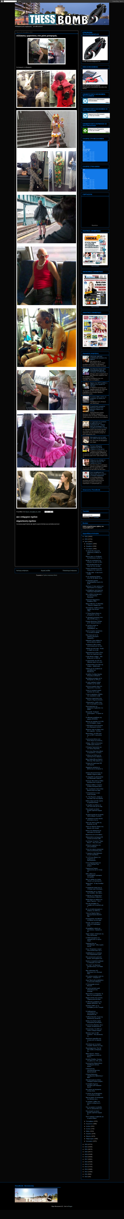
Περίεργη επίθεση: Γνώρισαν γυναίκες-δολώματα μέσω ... (94, 785)
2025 (86, 539)
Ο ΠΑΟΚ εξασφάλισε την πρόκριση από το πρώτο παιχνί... (93, 939)
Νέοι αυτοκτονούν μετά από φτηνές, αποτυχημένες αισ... (94, 957)
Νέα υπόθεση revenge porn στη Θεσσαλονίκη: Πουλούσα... (94, 595)
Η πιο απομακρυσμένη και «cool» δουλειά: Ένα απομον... (93, 864)
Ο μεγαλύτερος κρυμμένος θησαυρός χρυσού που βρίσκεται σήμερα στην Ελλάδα (97, 408)
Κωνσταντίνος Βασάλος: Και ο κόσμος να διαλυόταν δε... (94, 1025)
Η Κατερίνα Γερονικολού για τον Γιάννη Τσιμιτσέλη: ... (93, 747)
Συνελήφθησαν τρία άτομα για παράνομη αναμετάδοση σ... (94, 590)
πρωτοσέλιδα (95, 266)
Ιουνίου (88, 1128)
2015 (86, 1164)
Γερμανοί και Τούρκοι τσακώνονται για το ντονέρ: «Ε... (94, 870)
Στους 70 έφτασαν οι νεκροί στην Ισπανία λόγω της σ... (94, 949)
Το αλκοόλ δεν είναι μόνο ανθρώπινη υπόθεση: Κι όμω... (93, 552)
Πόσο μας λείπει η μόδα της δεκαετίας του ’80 (94, 823)
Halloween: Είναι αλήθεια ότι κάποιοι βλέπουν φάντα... (94, 641)
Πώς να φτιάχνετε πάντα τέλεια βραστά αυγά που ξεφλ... (94, 789)
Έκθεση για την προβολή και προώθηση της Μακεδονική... (94, 670)
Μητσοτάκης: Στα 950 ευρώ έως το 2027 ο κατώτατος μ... (94, 735)
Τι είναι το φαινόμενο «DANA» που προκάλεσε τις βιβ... (94, 695)
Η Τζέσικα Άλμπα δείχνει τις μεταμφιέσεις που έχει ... (93, 614)
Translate (96, 517)
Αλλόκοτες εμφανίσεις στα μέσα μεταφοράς (93, 845)
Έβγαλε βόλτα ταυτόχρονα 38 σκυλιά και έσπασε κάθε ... (94, 837)
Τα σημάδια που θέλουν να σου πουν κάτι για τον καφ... (94, 805)
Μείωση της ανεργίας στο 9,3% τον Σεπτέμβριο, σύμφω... (94, 722)
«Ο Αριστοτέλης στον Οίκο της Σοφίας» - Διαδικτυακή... (94, 665)
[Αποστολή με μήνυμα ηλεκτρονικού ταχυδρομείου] (45, 512)
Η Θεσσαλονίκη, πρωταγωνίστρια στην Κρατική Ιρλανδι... (93, 1070)
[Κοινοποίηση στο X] (49, 512)
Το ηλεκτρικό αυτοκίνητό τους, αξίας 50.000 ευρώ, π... (94, 618)
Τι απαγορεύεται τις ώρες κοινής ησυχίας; (93, 793)
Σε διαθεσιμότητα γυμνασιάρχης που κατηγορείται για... (92, 1013)
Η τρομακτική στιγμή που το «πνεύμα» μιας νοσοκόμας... (94, 888)
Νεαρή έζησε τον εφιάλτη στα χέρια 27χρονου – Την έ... (94, 900)
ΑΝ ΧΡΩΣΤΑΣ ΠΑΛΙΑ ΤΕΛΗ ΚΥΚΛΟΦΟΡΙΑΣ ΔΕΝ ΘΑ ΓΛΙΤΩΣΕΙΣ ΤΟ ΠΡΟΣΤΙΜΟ (98, 370)
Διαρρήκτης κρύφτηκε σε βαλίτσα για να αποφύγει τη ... (94, 768)
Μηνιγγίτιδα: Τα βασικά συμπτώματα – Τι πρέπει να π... (94, 713)
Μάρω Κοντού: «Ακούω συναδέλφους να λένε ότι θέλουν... (93, 1055)
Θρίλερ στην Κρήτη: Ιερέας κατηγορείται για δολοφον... (94, 1021)
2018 (86, 1156)
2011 (86, 1174)
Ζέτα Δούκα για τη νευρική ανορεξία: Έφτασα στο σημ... (95, 1044)
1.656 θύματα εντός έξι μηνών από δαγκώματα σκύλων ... (94, 726)
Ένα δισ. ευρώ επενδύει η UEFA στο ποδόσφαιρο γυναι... (93, 924)
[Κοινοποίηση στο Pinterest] (52, 512)
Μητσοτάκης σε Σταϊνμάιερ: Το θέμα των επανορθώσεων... (94, 994)
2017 (86, 1159)
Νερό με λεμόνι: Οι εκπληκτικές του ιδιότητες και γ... (94, 1098)
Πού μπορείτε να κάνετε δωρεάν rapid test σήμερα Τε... (94, 1112)
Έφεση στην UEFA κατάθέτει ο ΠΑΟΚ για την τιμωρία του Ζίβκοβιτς (98, 384)
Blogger (70, 1206)
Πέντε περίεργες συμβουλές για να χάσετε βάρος (94, 1117)
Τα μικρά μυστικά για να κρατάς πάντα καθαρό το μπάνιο (94, 815)
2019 (86, 1154)
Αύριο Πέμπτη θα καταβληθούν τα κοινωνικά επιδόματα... (94, 980)
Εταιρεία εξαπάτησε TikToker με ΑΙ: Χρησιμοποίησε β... (94, 622)
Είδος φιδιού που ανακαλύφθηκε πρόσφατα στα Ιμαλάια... (94, 875)
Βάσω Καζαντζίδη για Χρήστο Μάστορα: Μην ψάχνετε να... (94, 759)
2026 (86, 536)
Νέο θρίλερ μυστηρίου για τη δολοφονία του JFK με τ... (94, 678)
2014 (86, 1166)
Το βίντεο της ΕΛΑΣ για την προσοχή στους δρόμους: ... (94, 755)
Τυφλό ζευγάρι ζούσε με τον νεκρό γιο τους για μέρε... (93, 565)
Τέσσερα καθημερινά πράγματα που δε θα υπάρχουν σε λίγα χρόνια (97, 447)
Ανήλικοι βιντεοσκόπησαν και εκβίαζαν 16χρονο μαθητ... (94, 773)
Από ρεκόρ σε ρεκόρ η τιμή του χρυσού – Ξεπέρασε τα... (94, 976)
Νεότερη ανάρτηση (22, 570)
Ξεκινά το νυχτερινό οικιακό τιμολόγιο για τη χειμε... (93, 691)
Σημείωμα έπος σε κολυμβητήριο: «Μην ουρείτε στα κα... (94, 945)
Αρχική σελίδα (45, 570)
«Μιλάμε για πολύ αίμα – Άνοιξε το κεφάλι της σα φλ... (95, 649)
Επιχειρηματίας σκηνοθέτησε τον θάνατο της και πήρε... (94, 919)
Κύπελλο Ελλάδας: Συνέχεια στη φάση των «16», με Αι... (94, 1059)
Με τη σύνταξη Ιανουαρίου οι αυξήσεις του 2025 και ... (94, 909)
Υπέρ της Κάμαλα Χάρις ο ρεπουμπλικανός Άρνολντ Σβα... (94, 914)
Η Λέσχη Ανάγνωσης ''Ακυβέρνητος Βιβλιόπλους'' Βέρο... (94, 1076)
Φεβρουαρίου (90, 1138)
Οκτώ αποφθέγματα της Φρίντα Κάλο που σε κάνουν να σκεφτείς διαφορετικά (98, 474)
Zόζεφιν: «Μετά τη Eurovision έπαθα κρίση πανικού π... (94, 743)
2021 (86, 1149)
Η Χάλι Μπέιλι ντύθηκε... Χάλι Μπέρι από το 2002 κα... (94, 657)
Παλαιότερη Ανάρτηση (70, 570)
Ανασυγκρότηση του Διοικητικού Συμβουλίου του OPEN (94, 708)
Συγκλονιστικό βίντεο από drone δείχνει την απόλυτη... (94, 739)
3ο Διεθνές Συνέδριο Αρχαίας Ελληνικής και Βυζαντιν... (94, 674)
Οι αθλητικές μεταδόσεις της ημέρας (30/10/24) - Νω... (94, 1002)
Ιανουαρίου (89, 1141)
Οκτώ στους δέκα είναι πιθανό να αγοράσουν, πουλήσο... (94, 751)
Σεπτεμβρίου (90, 1121)
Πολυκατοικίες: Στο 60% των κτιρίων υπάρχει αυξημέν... (94, 1029)
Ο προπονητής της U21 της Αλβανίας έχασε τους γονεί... (94, 661)
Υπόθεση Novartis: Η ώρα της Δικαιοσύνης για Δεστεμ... (94, 1017)
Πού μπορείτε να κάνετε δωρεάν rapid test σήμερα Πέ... (94, 810)
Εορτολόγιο (95, 225)
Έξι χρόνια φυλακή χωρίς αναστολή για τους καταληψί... (93, 989)
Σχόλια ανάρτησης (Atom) (50, 575)
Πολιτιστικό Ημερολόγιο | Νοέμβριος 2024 (93, 600)
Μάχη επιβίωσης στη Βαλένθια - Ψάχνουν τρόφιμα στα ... (94, 604)
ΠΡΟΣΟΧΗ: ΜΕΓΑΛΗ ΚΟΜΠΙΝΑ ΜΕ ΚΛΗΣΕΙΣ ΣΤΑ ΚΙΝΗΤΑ (98, 358)
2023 (86, 1144)
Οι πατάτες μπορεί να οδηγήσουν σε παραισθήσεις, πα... (92, 627)
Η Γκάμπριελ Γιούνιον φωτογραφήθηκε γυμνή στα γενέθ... (94, 582)
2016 (86, 1161)
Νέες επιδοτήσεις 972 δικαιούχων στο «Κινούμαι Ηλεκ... (94, 972)
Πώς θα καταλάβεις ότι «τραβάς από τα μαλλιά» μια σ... (94, 905)
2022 (86, 1147)
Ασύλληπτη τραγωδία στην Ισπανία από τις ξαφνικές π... (93, 1040)
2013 (86, 1169)
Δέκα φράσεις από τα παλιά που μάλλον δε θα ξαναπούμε (98, 437)
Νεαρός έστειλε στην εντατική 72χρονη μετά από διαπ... (94, 998)
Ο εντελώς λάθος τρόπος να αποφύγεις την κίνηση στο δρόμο (98, 398)
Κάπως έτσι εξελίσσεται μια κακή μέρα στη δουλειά (93, 831)
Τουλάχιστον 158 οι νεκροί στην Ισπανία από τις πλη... (94, 645)
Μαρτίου (88, 1136)
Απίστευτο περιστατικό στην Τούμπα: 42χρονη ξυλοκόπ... (95, 699)
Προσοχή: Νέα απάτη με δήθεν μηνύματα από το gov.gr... (94, 781)
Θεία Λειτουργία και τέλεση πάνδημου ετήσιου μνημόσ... (95, 1080)
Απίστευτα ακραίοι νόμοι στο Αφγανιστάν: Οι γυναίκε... (94, 687)
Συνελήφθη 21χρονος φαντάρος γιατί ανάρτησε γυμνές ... (93, 1085)
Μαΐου (88, 1131)
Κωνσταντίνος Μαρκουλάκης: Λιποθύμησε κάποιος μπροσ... (94, 1064)
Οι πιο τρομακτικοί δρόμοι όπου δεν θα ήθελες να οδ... (94, 577)
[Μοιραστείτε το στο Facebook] (50, 512)
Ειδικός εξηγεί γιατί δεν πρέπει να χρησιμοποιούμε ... (94, 801)
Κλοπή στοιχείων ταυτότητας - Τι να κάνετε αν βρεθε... (94, 631)
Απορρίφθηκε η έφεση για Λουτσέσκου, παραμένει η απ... (94, 929)
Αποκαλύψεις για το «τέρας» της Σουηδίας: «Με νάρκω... (94, 892)
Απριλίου (89, 1133)
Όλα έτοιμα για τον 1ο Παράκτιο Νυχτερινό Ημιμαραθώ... (92, 636)
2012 (86, 1171)
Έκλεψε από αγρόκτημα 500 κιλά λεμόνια (94, 763)
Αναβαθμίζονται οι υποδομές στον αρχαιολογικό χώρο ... (94, 953)
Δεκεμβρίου (89, 543)
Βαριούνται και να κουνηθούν (94, 834)
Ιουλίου (88, 1126)
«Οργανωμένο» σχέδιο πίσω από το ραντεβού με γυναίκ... (95, 703)
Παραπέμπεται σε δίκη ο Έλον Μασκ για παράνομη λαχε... (94, 653)
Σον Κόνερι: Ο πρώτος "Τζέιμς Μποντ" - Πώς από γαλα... (94, 841)
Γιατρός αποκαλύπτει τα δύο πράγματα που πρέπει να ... (94, 569)
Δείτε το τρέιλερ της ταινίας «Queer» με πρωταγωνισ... (94, 880)
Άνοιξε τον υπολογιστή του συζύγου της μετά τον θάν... (94, 561)
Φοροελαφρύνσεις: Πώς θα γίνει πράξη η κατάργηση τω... (93, 1049)
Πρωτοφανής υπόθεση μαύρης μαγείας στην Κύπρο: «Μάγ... (94, 609)
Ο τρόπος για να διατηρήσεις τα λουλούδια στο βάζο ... (94, 1094)
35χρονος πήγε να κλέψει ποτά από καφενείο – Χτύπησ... (94, 730)
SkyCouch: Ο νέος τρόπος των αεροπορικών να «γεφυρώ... (94, 586)
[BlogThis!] (47, 512)
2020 (86, 1151)
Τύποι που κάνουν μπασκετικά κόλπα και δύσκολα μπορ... (94, 849)
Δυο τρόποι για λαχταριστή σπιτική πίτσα (93, 1090)
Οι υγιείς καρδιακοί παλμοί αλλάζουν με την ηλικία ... (93, 682)
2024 (86, 541)
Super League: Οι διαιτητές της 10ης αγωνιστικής (95, 934)
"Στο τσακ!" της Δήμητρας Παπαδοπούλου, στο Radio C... (94, 966)
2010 (86, 1176)
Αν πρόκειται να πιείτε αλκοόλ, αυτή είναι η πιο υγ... (94, 819)
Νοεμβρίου (89, 546)
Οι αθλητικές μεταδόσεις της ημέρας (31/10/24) (94, 718)
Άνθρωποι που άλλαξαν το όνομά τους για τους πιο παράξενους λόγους (97, 461)
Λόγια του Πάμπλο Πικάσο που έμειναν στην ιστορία (94, 827)
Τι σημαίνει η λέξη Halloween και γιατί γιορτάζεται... (94, 853)
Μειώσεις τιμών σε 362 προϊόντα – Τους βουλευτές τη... (94, 1034)
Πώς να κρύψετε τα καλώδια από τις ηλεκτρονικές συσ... (94, 1107)
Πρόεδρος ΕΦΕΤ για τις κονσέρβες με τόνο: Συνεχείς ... (94, 1007)
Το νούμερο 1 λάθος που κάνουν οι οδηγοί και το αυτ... (93, 1103)
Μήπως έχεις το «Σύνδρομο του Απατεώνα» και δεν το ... (94, 557)
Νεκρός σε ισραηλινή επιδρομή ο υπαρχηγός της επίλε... (94, 961)
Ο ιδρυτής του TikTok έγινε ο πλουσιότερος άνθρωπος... (94, 896)
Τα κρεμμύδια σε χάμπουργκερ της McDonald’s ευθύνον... (94, 777)
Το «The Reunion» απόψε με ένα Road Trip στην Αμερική (94, 797)
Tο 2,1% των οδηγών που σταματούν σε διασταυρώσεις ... (93, 858)
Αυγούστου (89, 1123)
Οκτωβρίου (89, 548)
